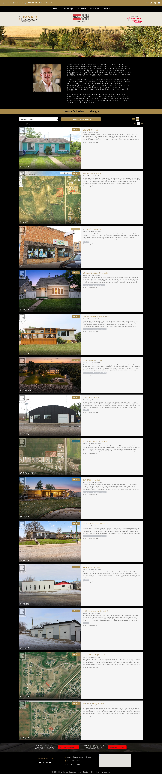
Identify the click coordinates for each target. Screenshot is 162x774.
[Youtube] (159, 3)
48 (142, 124)
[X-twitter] (151, 3)
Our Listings (67, 9)
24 (138, 124)
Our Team (81, 9)
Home (54, 9)
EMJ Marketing (102, 772)
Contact (106, 9)
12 (135, 124)
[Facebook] (147, 3)
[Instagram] (155, 3)
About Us (94, 9)
